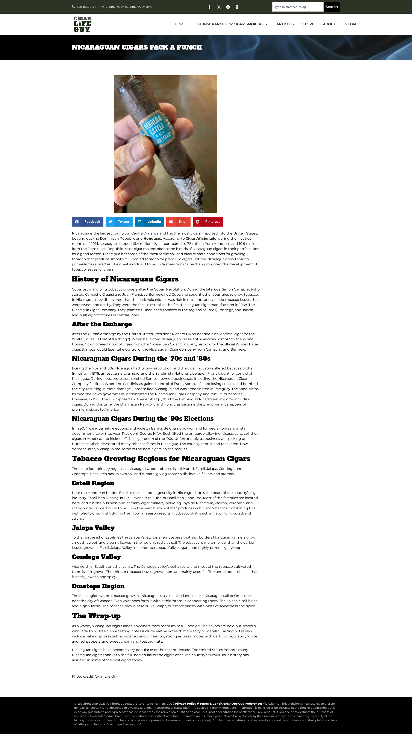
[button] (87, 222)
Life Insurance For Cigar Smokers (229, 24)
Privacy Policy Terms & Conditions (202, 703)
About (329, 24)
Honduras (152, 238)
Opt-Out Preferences (247, 703)
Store (308, 24)
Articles (285, 24)
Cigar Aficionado (201, 238)
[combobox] (298, 7)
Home (180, 24)
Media (350, 24)
